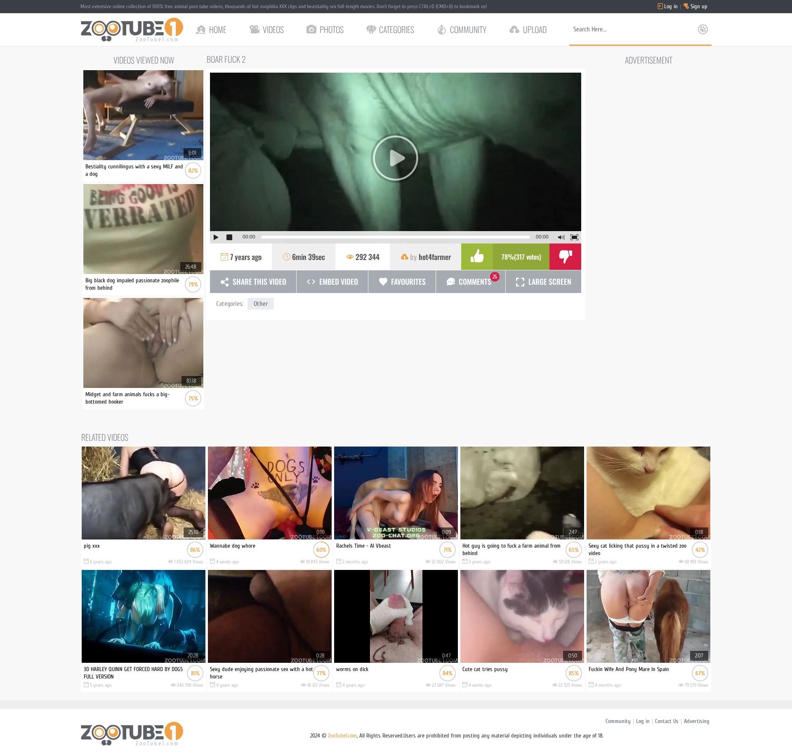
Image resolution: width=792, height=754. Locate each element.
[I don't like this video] (565, 256)
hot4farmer (435, 256)
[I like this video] (477, 256)
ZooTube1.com (342, 735)
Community (618, 721)
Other (261, 303)
